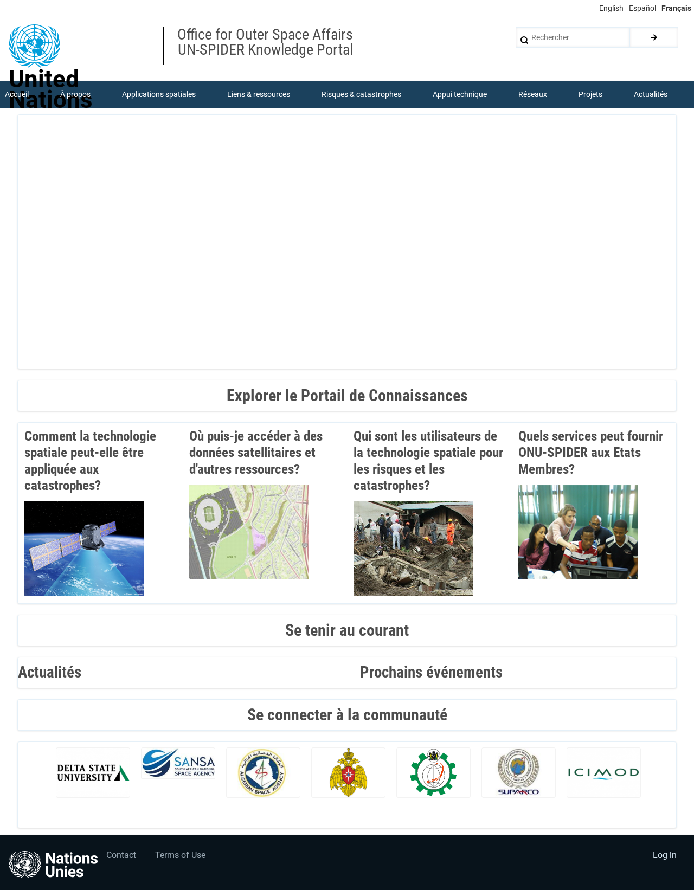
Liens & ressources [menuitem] (258, 94)
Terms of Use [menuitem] (180, 855)
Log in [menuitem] (665, 855)
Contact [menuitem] (121, 855)
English (611, 8)
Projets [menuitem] (590, 94)
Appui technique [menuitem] (460, 94)
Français (676, 8)
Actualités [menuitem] (650, 94)
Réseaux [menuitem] (532, 94)
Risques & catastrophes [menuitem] (361, 94)
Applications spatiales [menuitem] (159, 94)
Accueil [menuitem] (17, 94)
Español (642, 8)
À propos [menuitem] (75, 94)
